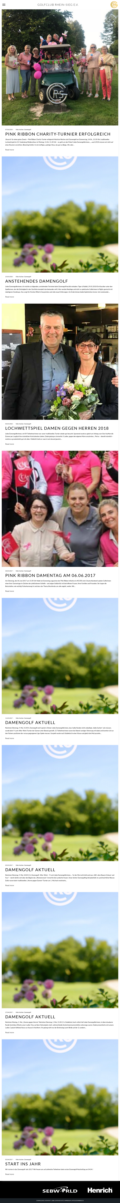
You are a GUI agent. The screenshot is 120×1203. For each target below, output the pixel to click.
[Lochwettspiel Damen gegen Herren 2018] (60, 362)
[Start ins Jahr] (60, 1097)
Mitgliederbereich (78, 1200)
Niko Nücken (19, 129)
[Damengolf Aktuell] (60, 656)
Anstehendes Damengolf (36, 281)
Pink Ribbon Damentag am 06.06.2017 (50, 575)
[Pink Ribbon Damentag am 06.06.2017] (60, 509)
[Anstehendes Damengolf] (60, 214)
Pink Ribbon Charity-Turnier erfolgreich (58, 133)
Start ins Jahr (23, 1163)
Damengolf (27, 129)
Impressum (67, 1200)
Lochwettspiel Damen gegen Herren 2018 (57, 428)
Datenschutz (59, 1200)
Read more (9, 149)
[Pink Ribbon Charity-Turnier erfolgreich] (60, 67)
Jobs (53, 1200)
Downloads (40, 1200)
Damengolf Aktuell (30, 722)
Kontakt (48, 1200)
